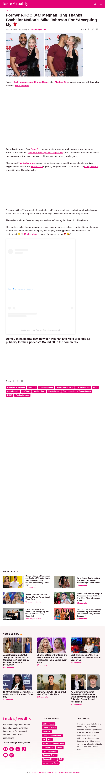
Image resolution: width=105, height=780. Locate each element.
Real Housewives (46, 387)
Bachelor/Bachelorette (16, 387)
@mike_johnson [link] (31, 234)
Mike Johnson (53, 391)
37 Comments (76, 704)
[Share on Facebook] (89, 29)
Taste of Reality (38, 772)
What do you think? (40, 29)
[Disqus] (52, 436)
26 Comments (8, 667)
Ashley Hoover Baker (65, 387)
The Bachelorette (22, 395)
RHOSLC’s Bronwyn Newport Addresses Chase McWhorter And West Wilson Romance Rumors (89, 597)
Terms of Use (51, 772)
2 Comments (82, 585)
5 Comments (30, 587)
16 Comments (42, 697)
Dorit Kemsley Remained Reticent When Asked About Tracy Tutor (37, 597)
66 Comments (76, 662)
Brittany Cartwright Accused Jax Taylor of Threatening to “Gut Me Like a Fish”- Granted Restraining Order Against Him (37, 580)
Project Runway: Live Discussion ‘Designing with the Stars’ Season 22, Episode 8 (37, 612)
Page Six (35, 149)
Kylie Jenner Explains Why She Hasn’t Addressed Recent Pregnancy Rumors (88, 580)
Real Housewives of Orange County (77, 391)
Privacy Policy (64, 772)
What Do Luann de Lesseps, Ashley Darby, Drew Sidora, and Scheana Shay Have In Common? (89, 612)
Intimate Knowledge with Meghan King (46, 152)
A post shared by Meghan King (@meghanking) (40, 330)
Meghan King (39, 391)
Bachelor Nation (83, 387)
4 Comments (8, 699)
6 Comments (42, 665)
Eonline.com (37, 166)
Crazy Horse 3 (91, 166)
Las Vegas (26, 391)
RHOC (9, 395)
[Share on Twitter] (93, 29)
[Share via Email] (97, 29)
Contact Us (75, 772)
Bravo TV (32, 387)
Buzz (8, 11)
